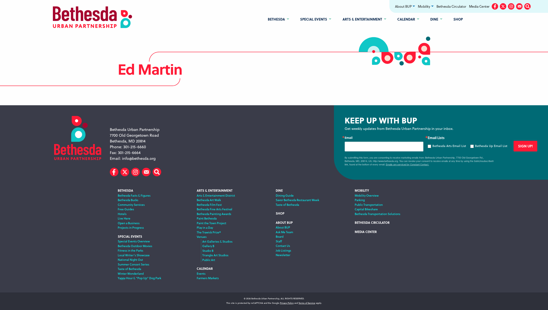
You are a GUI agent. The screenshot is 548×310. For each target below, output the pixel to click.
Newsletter (283, 255)
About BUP (403, 6)
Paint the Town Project (211, 223)
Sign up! (525, 146)
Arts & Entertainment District (216, 195)
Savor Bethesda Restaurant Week (297, 200)
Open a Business (129, 223)
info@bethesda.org (139, 158)
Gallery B (208, 246)
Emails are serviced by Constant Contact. (407, 164)
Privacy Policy (287, 302)
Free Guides (126, 209)
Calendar (205, 268)
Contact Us (283, 246)
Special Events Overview (134, 241)
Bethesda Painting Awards (214, 214)
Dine (279, 190)
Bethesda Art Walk (209, 200)
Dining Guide (285, 195)
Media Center (479, 6)
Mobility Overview (367, 195)
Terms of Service (307, 302)
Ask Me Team (284, 232)
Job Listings (283, 250)
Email (349, 137)
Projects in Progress (131, 227)
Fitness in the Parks (130, 250)
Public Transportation (369, 205)
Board (279, 236)
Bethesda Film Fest (209, 205)
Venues (202, 237)
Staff (279, 241)
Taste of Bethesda (129, 269)
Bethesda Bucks (128, 200)
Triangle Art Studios (215, 255)
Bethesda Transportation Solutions (377, 214)
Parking (360, 200)
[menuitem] (405, 6)
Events (201, 273)
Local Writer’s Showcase (134, 255)
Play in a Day (205, 227)
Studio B (207, 251)
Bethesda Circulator (451, 6)
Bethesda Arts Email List (449, 145)
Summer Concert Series (133, 264)
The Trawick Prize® (209, 232)
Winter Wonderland (131, 273)
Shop (280, 213)
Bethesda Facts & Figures (134, 195)
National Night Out (130, 260)
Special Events (130, 236)
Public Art (208, 260)
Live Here (124, 218)
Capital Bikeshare (366, 209)
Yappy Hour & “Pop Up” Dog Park (139, 278)
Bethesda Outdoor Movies (135, 246)
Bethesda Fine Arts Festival (214, 209)
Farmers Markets (208, 278)
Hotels (122, 214)
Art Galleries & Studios (217, 241)
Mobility (424, 6)
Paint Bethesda (207, 218)
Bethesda (125, 190)
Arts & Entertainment (214, 190)
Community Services (131, 205)
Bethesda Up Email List (491, 145)
